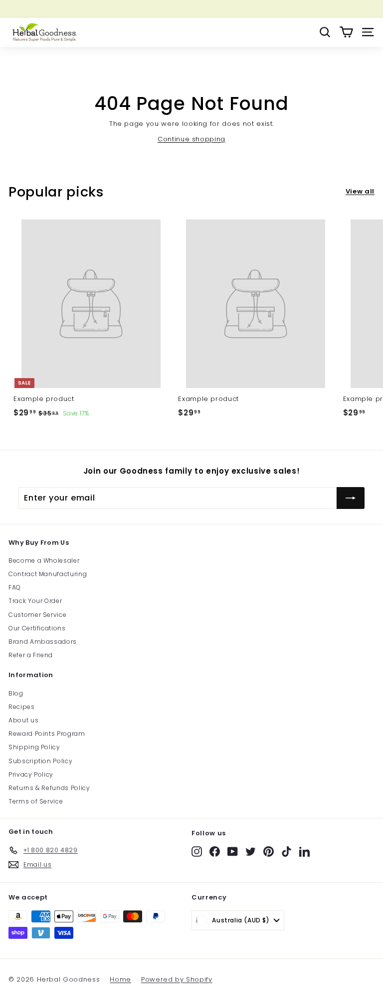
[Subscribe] (351, 498)
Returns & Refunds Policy (49, 788)
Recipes (21, 706)
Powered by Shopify (176, 979)
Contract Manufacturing (47, 574)
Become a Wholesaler (43, 560)
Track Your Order (35, 601)
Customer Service (37, 614)
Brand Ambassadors (42, 641)
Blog (15, 693)
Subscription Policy (40, 761)
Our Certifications (37, 628)
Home (120, 979)
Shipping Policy (34, 747)
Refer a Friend (30, 655)
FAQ (14, 587)
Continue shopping (191, 139)
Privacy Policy (30, 774)
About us (23, 720)
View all (360, 191)
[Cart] (346, 32)
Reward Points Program (46, 733)
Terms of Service (35, 801)
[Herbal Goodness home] (43, 32)
